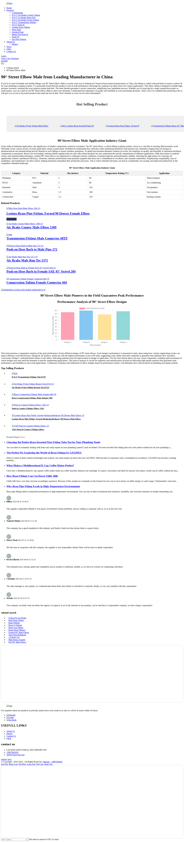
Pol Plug (22, 764)
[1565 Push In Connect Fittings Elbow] (30, 426)
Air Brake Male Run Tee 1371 (27, 260)
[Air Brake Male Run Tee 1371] (22, 257)
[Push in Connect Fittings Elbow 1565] (30, 405)
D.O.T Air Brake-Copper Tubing (26, 15)
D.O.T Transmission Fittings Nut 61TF (29, 377)
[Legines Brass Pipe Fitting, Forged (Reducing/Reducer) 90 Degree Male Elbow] (48, 415)
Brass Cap (13, 764)
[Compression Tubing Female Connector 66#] (27, 279)
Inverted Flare (18, 32)
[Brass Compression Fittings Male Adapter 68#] (34, 394)
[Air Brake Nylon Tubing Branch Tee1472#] (33, 384)
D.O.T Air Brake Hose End (23, 17)
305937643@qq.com (15, 755)
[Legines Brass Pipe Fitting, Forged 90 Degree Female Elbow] (23, 208)
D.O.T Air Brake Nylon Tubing (25, 20)
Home (9, 8)
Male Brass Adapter (16, 640)
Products (10, 10)
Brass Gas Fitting (15, 627)
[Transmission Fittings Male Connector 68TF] (9, 235)
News (8, 46)
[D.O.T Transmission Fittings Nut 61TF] (14, 373)
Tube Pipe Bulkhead (17, 635)
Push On (15, 37)
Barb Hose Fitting (16, 620)
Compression (17, 13)
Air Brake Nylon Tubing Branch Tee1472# (30, 387)
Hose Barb (16, 30)
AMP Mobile (56, 762)
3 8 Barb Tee (14, 637)
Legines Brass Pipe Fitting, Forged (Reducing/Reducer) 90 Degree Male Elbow (46, 419)
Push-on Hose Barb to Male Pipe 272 (31, 249)
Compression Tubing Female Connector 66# (36, 282)
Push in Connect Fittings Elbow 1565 (28, 408)
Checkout (14, 58)
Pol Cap (39, 764)
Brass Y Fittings (15, 625)
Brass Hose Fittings (16, 630)
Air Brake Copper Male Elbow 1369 (31, 227)
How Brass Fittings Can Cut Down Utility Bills (32, 476)
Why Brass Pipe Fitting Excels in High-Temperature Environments (43, 486)
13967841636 (12, 752)
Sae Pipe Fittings (19, 39)
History (15, 44)
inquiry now (6, 759)
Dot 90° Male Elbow (17, 642)
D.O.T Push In (18, 25)
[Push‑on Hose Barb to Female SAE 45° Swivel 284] (31, 268)
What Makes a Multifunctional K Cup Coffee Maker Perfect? (40, 465)
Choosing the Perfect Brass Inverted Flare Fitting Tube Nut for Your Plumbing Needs (53, 442)
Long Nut (31, 764)
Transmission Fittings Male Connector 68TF (37, 238)
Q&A (8, 49)
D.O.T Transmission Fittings (24, 22)
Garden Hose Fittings (21, 27)
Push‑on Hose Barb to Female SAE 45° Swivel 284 (41, 271)
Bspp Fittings (14, 623)
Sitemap (46, 762)
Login (3, 56)
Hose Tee (48, 764)
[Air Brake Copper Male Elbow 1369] (24, 224)
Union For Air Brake (17, 618)
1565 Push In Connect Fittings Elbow (28, 429)
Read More (11, 219)
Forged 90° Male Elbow (18, 632)
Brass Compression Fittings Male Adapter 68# (32, 398)
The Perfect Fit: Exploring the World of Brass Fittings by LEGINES (43, 452)
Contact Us (11, 51)
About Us (10, 42)
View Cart (5, 58)
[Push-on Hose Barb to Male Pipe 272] (24, 246)
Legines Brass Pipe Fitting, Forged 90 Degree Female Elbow (48, 213)
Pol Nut (4, 764)
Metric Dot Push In (20, 34)
